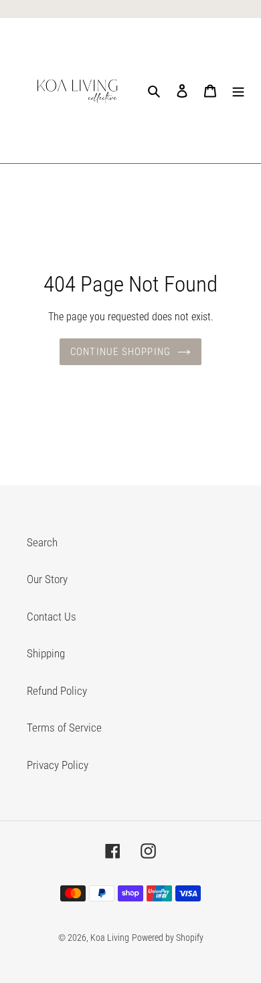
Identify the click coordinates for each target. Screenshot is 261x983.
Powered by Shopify (167, 937)
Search (42, 542)
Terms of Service (64, 727)
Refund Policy (57, 690)
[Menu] (238, 91)
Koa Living (109, 937)
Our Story (47, 579)
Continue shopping (120, 352)
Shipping (46, 653)
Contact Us (51, 616)
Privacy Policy (57, 765)
